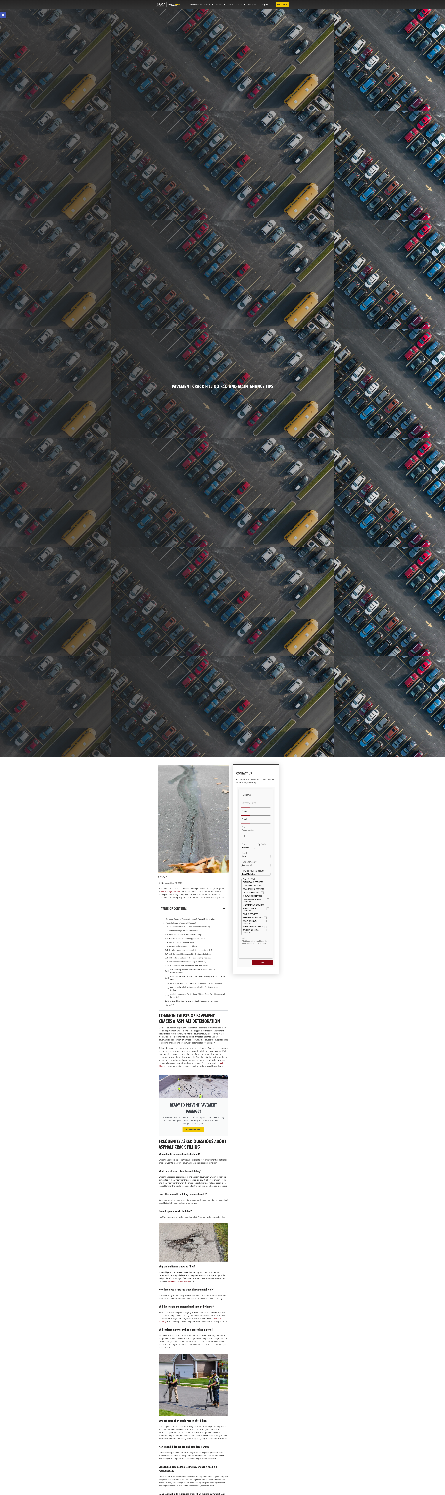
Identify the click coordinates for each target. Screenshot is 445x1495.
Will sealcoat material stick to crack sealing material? (190, 958)
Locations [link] (218, 4)
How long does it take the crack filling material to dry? (190, 950)
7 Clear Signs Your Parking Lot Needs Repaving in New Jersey (194, 1001)
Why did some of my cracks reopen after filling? (188, 962)
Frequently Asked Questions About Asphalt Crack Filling (188, 927)
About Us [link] (206, 4)
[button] (224, 908)
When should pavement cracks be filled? (185, 931)
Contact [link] (239, 4)
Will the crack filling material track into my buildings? (190, 954)
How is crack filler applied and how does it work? (190, 965)
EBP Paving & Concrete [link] (171, 891)
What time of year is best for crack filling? (185, 934)
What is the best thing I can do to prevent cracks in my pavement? (196, 983)
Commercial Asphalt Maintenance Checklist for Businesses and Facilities (195, 988)
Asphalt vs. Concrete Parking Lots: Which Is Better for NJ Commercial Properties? (197, 995)
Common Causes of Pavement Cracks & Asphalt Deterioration (190, 919)
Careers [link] (230, 4)
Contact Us (170, 1005)
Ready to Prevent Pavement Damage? (181, 923)
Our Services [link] (194, 4)
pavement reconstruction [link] (178, 1281)
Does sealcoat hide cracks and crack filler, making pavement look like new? (197, 977)
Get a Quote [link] (251, 4)
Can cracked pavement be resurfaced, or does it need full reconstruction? (193, 971)
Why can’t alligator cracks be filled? (183, 946)
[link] (3, 15)
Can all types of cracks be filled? (182, 942)
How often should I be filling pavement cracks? (187, 938)
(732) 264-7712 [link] (266, 4)
